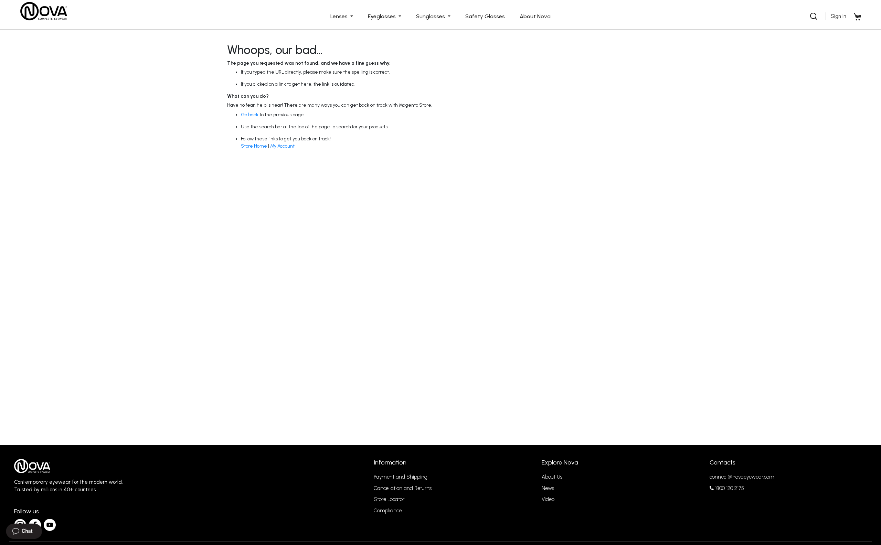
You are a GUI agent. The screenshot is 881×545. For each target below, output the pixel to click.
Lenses (339, 16)
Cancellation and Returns (403, 488)
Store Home (254, 146)
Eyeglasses (382, 16)
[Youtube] (50, 525)
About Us (552, 477)
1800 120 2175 (729, 488)
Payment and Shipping (400, 477)
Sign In (838, 16)
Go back (249, 115)
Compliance (388, 510)
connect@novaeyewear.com (742, 477)
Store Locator (389, 499)
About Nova (535, 16)
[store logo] (43, 11)
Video (548, 499)
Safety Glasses (485, 16)
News (548, 488)
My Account (282, 146)
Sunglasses (431, 16)
